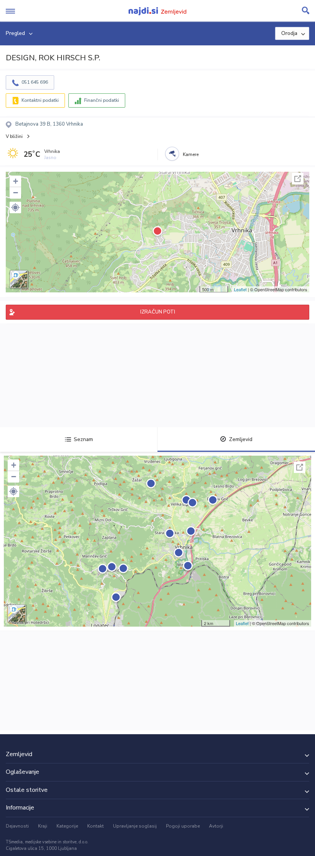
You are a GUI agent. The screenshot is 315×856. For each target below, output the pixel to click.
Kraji (42, 826)
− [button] (15, 192)
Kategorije (67, 826)
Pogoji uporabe (183, 826)
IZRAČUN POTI (157, 312)
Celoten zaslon (297, 178)
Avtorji (216, 826)
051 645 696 (35, 82)
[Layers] (18, 279)
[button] (15, 207)
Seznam (83, 439)
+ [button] (15, 181)
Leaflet (240, 289)
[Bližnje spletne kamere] (172, 154)
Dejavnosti (17, 826)
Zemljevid (240, 439)
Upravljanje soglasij (135, 826)
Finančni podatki (101, 100)
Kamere (191, 154)
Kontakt (95, 826)
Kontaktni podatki (40, 100)
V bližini (14, 136)
